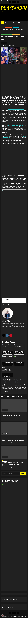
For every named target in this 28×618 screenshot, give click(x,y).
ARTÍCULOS (7, 26)
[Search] (26, 22)
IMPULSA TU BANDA (5, 33)
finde (4, 382)
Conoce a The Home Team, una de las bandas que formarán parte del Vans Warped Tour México (13, 464)
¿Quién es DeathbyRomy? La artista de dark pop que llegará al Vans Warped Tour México (13, 439)
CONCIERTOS (20, 22)
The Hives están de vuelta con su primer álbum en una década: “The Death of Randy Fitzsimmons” (7, 388)
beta (10, 379)
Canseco (18, 125)
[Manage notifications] (2, 615)
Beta (23, 125)
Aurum (14, 125)
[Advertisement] (14, 15)
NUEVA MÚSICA (19, 29)
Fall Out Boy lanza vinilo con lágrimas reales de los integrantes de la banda (20, 387)
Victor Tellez (11, 45)
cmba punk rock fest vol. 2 (11, 380)
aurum (6, 379)
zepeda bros (19, 382)
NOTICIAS (12, 22)
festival (23, 380)
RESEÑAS (15, 26)
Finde (9, 125)
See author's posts (9, 331)
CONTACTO (15, 33)
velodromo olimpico (10, 382)
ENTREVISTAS (4, 29)
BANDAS (11, 29)
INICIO (6, 22)
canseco (14, 379)
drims (19, 380)
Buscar (23, 473)
